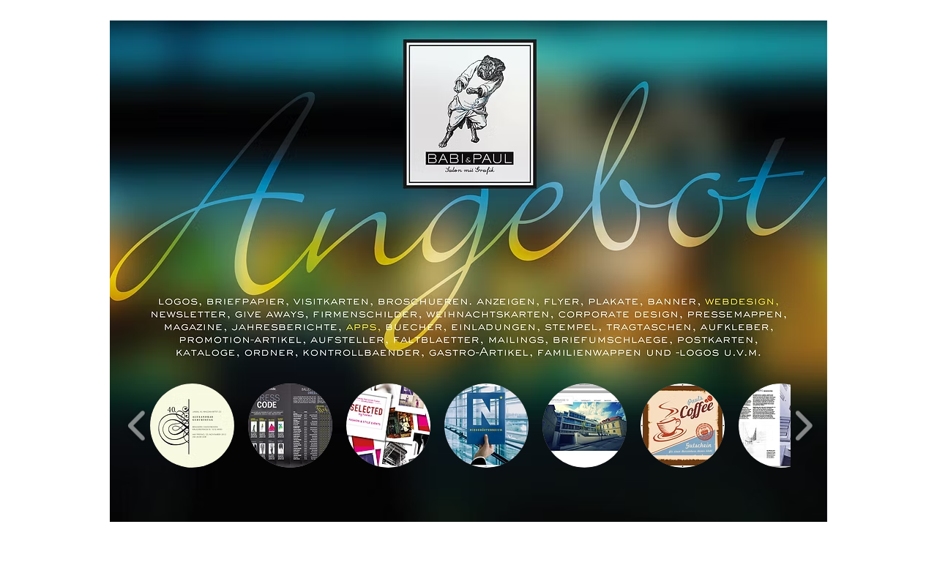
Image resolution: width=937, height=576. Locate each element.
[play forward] (803, 425)
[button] (192, 426)
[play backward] (137, 425)
